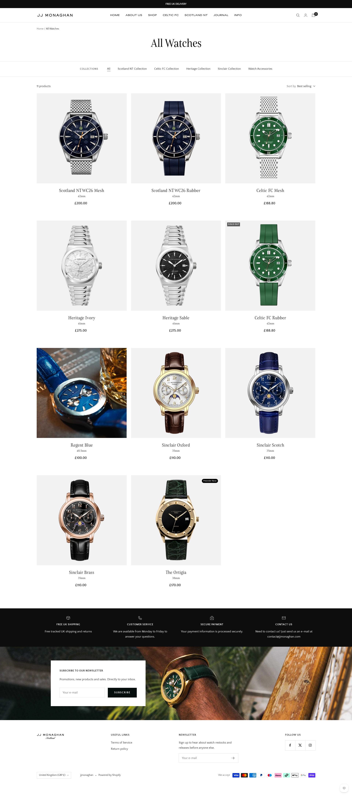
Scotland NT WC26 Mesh (81, 190)
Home (115, 15)
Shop (152, 15)
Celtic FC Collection (166, 68)
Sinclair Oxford (176, 445)
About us (134, 15)
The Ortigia (176, 572)
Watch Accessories (260, 68)
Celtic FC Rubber (270, 318)
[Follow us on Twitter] (300, 745)
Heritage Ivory (81, 318)
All (108, 68)
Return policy (119, 749)
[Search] (298, 15)
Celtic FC (171, 15)
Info (238, 15)
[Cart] (313, 15)
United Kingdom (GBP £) (52, 775)
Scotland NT (196, 15)
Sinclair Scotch (270, 445)
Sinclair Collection (229, 68)
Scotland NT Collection (132, 68)
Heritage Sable (175, 318)
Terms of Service (121, 742)
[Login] (305, 15)
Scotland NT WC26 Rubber (175, 190)
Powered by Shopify (109, 775)
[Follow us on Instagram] (310, 745)
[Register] (233, 758)
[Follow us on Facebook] (290, 745)
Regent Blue (82, 445)
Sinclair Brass (81, 572)
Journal (221, 15)
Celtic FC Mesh (270, 190)
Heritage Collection (198, 68)
